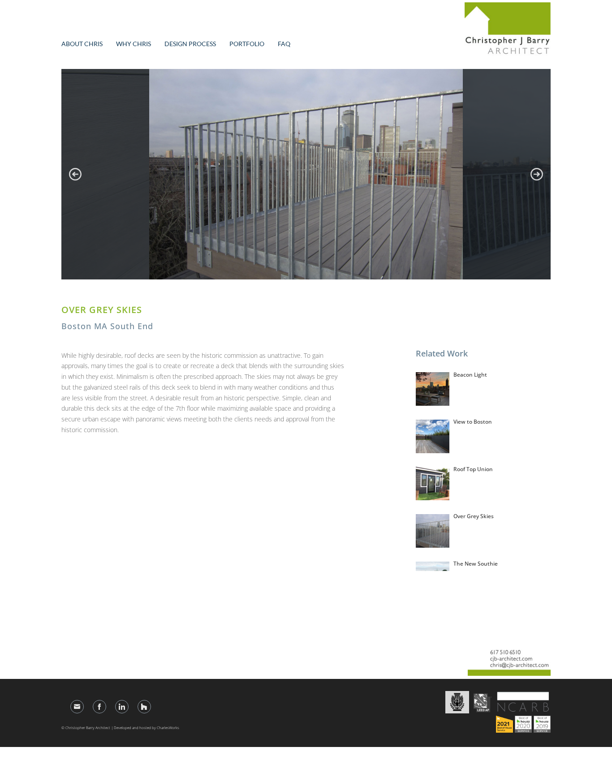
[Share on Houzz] (144, 706)
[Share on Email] (77, 706)
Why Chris (133, 43)
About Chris (82, 43)
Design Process (190, 43)
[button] (75, 174)
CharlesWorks (168, 727)
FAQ (284, 43)
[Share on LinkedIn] (122, 706)
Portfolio (246, 43)
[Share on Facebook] (99, 706)
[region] (306, 174)
